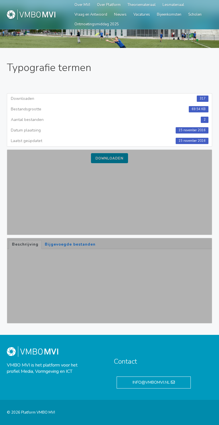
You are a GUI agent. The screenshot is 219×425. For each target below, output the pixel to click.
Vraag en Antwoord (90, 14)
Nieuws (120, 14)
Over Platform (109, 4)
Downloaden (109, 158)
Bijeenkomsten (169, 14)
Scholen (195, 14)
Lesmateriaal (173, 4)
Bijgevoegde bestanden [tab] (70, 244)
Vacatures (141, 14)
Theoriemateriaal (141, 4)
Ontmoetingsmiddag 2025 (96, 24)
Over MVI (82, 4)
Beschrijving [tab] (25, 244)
